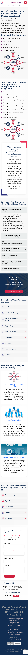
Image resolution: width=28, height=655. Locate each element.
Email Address (8, 558)
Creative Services (15, 624)
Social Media (14, 622)
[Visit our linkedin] (13, 639)
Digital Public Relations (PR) (14, 457)
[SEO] (14, 402)
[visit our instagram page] (20, 639)
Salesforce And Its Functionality (14, 421)
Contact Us (10, 632)
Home (10, 5)
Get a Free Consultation (14, 291)
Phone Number (9, 550)
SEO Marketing (14, 620)
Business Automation (15, 625)
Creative (15, 5)
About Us (17, 629)
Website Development (15, 619)
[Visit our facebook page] (9, 639)
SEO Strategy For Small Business (14, 385)
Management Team (15, 631)
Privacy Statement (15, 634)
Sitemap (20, 632)
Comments (7, 565)
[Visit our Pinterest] (18, 639)
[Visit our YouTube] (16, 639)
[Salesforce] (14, 439)
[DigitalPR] (14, 474)
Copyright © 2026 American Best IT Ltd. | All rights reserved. (14, 650)
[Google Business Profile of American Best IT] (11, 639)
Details (16, 595)
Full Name (7, 543)
